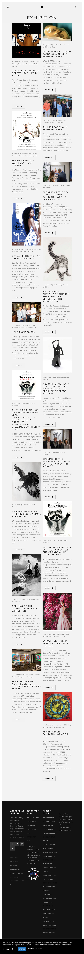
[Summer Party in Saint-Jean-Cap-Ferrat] (26, 130)
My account (31, 837)
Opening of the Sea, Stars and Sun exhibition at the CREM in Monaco (56, 196)
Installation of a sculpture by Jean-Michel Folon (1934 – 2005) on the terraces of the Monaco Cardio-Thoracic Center (50, 858)
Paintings (30, 677)
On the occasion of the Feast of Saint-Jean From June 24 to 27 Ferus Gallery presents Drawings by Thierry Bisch (26, 419)
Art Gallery (59, 45)
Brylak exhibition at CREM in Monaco (26, 257)
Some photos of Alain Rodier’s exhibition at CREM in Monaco (26, 685)
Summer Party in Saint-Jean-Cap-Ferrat (23, 162)
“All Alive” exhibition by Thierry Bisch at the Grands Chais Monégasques (57, 551)
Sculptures (53, 47)
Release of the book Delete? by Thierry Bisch (26, 73)
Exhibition (32, 62)
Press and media (32, 64)
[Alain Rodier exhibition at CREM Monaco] (57, 706)
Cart (28, 840)
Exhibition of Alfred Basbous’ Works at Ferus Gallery (57, 54)
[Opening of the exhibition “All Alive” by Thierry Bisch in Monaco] (57, 439)
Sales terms (14, 861)
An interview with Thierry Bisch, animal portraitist (26, 514)
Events (26, 62)
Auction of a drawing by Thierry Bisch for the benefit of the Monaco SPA (56, 296)
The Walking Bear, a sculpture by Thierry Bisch (49, 902)
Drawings (59, 285)
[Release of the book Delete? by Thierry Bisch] (26, 40)
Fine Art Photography (26, 156)
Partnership (22, 64)
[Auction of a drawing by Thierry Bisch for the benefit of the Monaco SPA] (57, 259)
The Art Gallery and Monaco (33, 819)
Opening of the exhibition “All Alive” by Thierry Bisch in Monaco (57, 462)
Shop (29, 833)
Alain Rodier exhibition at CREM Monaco (55, 734)
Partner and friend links (31, 827)
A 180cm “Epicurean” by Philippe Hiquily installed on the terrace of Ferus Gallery (56, 389)
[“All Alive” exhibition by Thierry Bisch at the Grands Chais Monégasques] (57, 519)
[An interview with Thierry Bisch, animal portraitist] (26, 481)
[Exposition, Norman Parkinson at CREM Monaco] (57, 611)
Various (14, 66)
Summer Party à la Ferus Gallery (55, 128)
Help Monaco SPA (23, 332)
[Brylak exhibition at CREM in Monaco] (26, 224)
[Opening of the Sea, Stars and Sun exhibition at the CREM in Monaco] (57, 172)
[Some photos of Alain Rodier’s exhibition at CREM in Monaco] (26, 660)
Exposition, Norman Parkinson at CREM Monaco (56, 643)
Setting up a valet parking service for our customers (50, 888)
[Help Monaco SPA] (26, 312)
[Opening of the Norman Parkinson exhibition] (26, 574)
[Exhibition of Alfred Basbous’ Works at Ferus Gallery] (57, 32)
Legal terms (14, 858)
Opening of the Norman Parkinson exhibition (25, 608)
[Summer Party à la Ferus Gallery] (57, 106)
